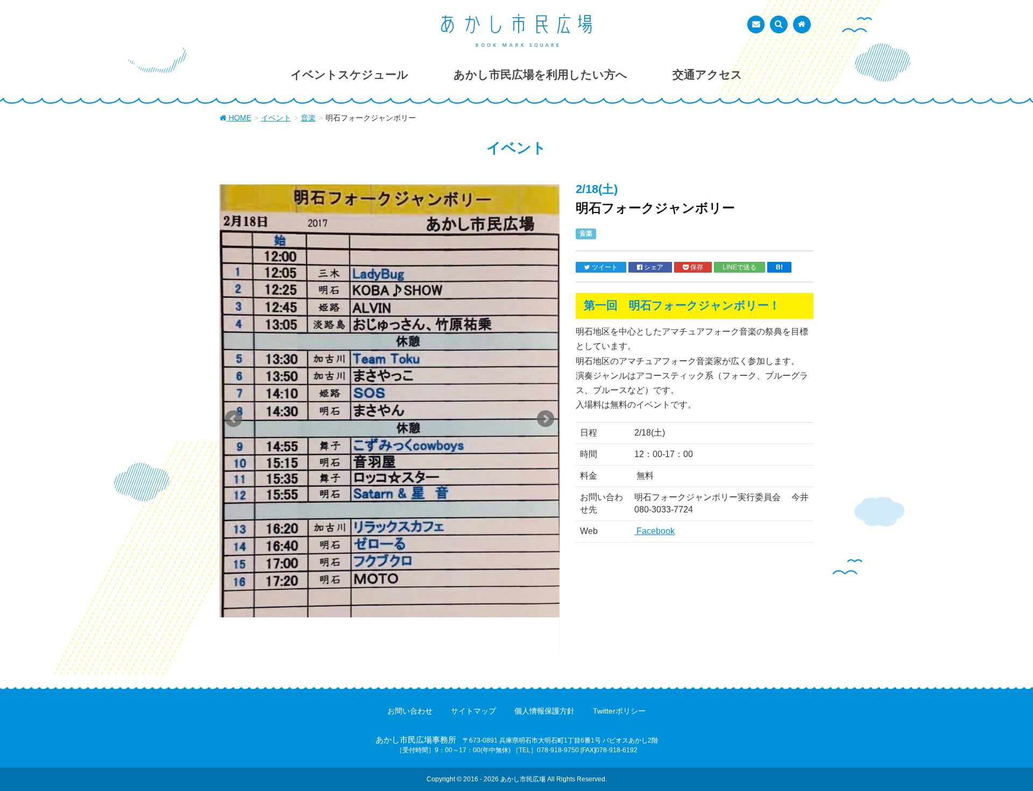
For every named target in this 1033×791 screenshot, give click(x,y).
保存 (696, 266)
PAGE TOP (1000, 757)
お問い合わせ (410, 711)
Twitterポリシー (619, 711)
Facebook (654, 531)
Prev (233, 418)
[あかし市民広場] (516, 30)
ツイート (604, 266)
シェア (652, 266)
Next (545, 418)
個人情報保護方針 (544, 711)
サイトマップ (473, 711)
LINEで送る (739, 266)
